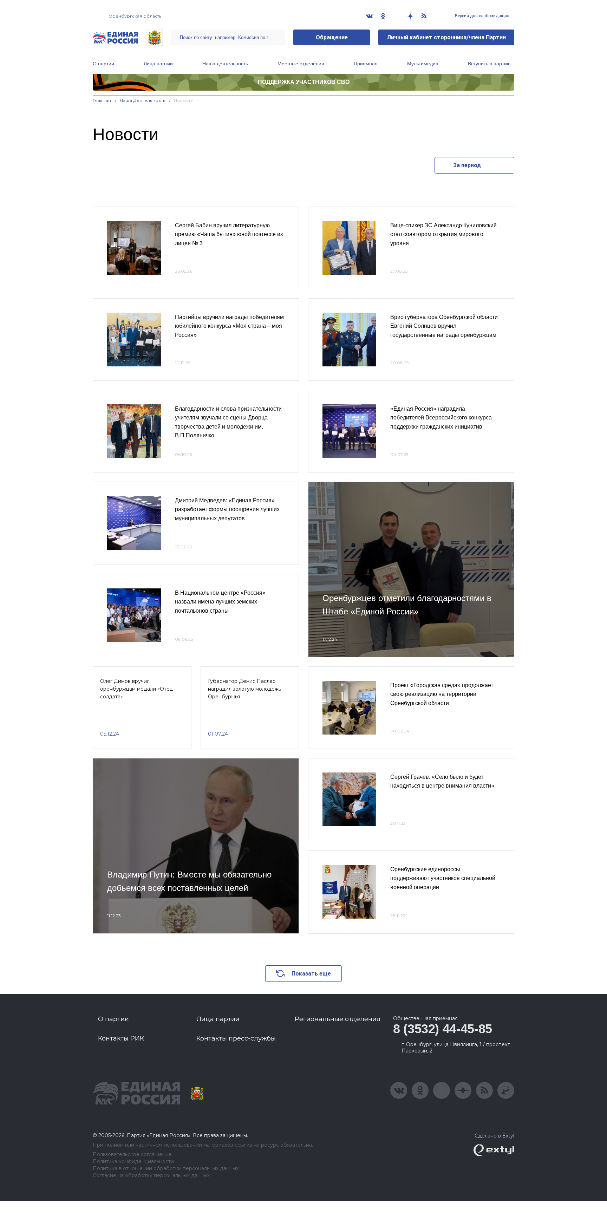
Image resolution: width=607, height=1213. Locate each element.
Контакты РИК (121, 1038)
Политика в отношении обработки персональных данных (166, 1169)
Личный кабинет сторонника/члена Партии (446, 37)
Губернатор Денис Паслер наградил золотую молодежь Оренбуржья (244, 689)
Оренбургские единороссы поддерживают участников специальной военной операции (442, 878)
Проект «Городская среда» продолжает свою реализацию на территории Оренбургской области (441, 694)
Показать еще (311, 973)
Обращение (332, 37)
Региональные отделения (337, 1019)
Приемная (366, 63)
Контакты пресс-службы (236, 1038)
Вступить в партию (489, 63)
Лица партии (158, 63)
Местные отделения (301, 63)
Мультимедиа (422, 63)
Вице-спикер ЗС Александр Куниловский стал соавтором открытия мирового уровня (443, 234)
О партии (103, 63)
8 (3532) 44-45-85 (442, 1029)
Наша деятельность (225, 63)
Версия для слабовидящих (481, 15)
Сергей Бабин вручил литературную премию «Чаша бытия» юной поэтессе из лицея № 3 (229, 234)
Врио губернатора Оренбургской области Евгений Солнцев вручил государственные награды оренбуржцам (444, 326)
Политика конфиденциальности (133, 1162)
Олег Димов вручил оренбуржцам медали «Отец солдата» (136, 689)
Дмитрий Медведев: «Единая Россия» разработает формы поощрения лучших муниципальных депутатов (227, 509)
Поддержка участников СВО (304, 82)
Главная (102, 100)
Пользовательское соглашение (132, 1154)
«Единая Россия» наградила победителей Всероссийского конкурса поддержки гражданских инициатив (441, 418)
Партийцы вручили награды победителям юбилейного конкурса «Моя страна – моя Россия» (229, 326)
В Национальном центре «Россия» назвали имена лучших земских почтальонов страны (220, 602)
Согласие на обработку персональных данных (151, 1176)
